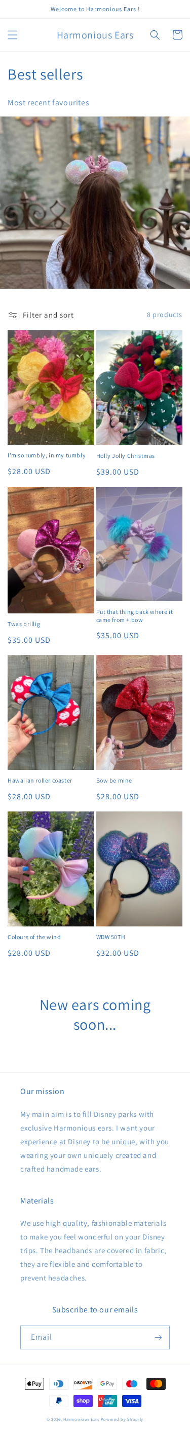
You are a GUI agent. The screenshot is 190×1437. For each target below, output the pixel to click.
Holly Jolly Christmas (126, 455)
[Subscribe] (158, 1337)
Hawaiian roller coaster (40, 780)
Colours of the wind (34, 937)
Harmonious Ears (81, 1419)
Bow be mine (114, 780)
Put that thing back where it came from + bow (134, 616)
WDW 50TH (111, 937)
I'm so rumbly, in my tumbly (47, 455)
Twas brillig (24, 624)
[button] (13, 35)
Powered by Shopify (122, 1419)
